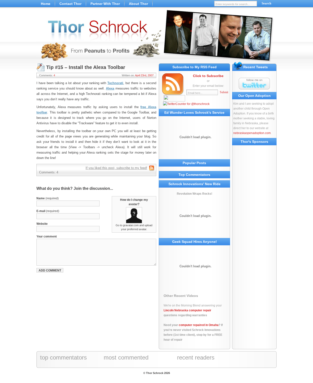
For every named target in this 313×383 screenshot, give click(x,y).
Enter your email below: (208, 86)
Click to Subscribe (208, 76)
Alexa (110, 88)
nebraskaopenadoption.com (252, 133)
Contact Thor (70, 4)
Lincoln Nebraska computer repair (187, 310)
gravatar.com (131, 225)
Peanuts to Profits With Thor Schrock (156, 36)
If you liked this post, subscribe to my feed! (116, 168)
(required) (47, 198)
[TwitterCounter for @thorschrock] (186, 104)
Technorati (115, 83)
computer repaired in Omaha (199, 325)
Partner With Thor (105, 4)
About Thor (138, 4)
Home (45, 4)
